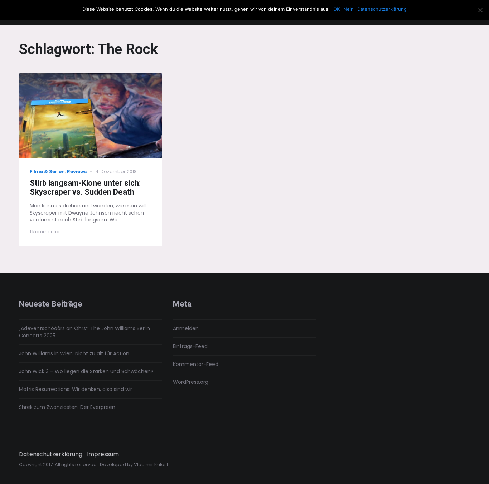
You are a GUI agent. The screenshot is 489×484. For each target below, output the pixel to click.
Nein (348, 9)
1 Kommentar (45, 231)
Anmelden (186, 328)
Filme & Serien (47, 171)
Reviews (77, 171)
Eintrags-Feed (190, 346)
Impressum (103, 454)
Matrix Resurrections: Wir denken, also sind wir (75, 389)
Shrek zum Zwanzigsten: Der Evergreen (67, 407)
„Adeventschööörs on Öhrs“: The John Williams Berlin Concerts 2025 (84, 332)
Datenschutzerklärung (50, 454)
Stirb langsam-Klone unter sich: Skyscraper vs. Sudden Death (85, 187)
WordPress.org (190, 382)
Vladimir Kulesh (152, 464)
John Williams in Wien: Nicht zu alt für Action (74, 353)
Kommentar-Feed (195, 364)
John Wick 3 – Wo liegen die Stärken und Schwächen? (86, 371)
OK (336, 9)
